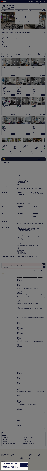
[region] (14, 466)
